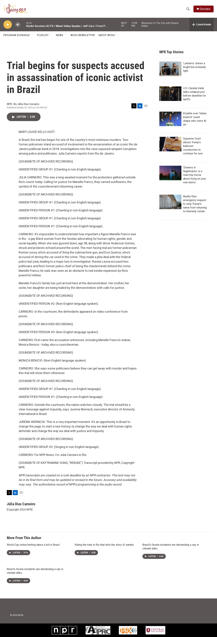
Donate (205, 9)
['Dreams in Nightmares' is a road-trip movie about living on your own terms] (170, 173)
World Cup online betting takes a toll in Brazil (33, 544)
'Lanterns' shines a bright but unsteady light (194, 67)
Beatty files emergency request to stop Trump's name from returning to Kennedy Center (195, 204)
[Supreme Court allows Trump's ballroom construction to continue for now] (170, 144)
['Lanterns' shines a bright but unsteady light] (170, 69)
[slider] (23, 24)
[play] (7, 25)
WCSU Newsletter (83, 35)
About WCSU (106, 35)
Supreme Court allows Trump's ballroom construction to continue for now (193, 146)
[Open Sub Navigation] (32, 35)
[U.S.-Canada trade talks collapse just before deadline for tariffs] (170, 93)
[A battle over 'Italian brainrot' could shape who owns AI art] (170, 119)
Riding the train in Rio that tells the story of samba (104, 544)
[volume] (18, 24)
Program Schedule (16, 35)
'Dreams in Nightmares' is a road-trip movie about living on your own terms (194, 175)
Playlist (43, 35)
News (59, 35)
